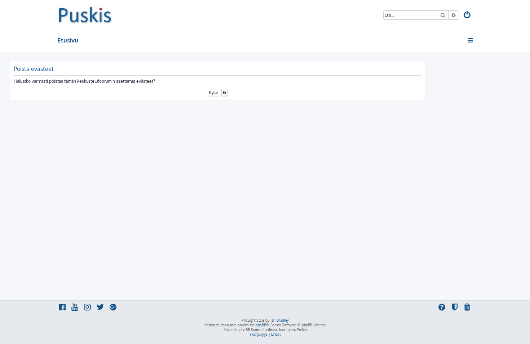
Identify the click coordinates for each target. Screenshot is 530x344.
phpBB (261, 325)
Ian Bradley (279, 320)
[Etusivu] (84, 14)
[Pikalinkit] (470, 40)
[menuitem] (468, 16)
